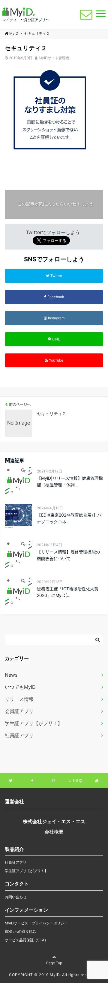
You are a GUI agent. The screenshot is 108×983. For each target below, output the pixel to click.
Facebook (55, 297)
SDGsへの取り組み (20, 931)
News (11, 675)
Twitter (56, 275)
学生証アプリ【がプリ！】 (33, 723)
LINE (56, 339)
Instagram (56, 318)
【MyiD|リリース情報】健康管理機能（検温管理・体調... (70, 481)
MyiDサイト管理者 (54, 58)
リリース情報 (19, 699)
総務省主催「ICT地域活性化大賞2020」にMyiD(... (67, 592)
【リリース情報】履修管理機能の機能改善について (68, 555)
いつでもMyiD (20, 687)
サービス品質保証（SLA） (26, 940)
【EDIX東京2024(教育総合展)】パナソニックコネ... (69, 518)
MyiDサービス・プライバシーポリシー (36, 923)
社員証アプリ (19, 735)
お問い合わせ (15, 897)
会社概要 (54, 832)
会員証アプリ (19, 711)
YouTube (56, 360)
